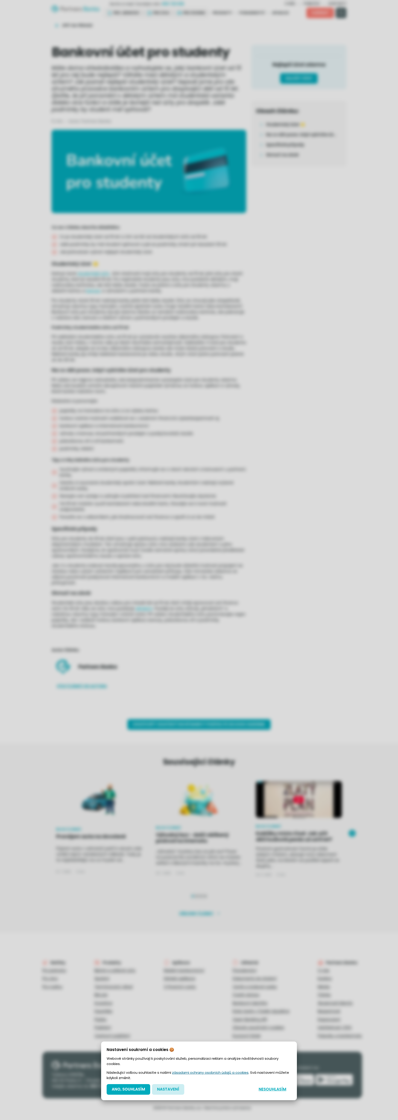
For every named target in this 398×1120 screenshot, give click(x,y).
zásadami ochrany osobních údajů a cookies (210, 1072)
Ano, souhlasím (128, 1089)
